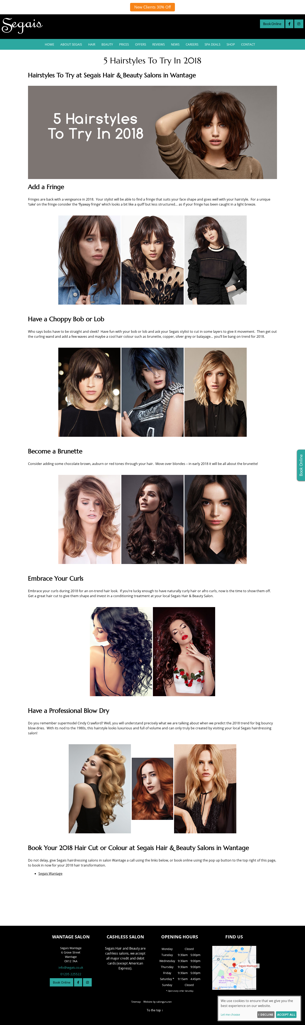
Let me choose (230, 1015)
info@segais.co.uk (71, 967)
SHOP (231, 44)
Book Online (272, 24)
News (175, 44)
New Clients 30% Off (152, 7)
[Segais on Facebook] (289, 23)
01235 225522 (70, 974)
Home (49, 44)
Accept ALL (286, 1015)
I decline (265, 1015)
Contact (248, 44)
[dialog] (259, 1008)
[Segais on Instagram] (298, 23)
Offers (140, 44)
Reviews (158, 44)
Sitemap (135, 1001)
